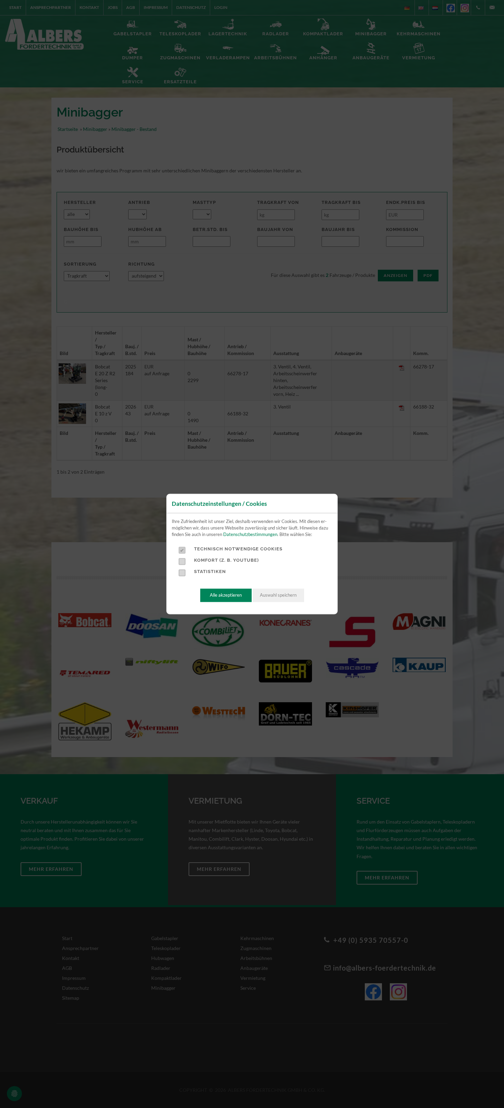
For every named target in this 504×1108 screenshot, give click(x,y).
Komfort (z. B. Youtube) (226, 560)
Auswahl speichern (278, 595)
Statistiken (210, 571)
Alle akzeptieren (226, 595)
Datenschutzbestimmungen (250, 534)
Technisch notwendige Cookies (238, 548)
